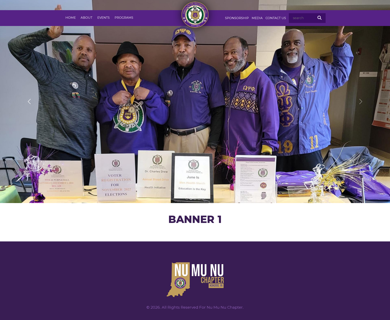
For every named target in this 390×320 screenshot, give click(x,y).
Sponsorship (237, 18)
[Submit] (319, 18)
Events (103, 17)
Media (257, 18)
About (86, 17)
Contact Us (275, 18)
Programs (124, 17)
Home (70, 17)
